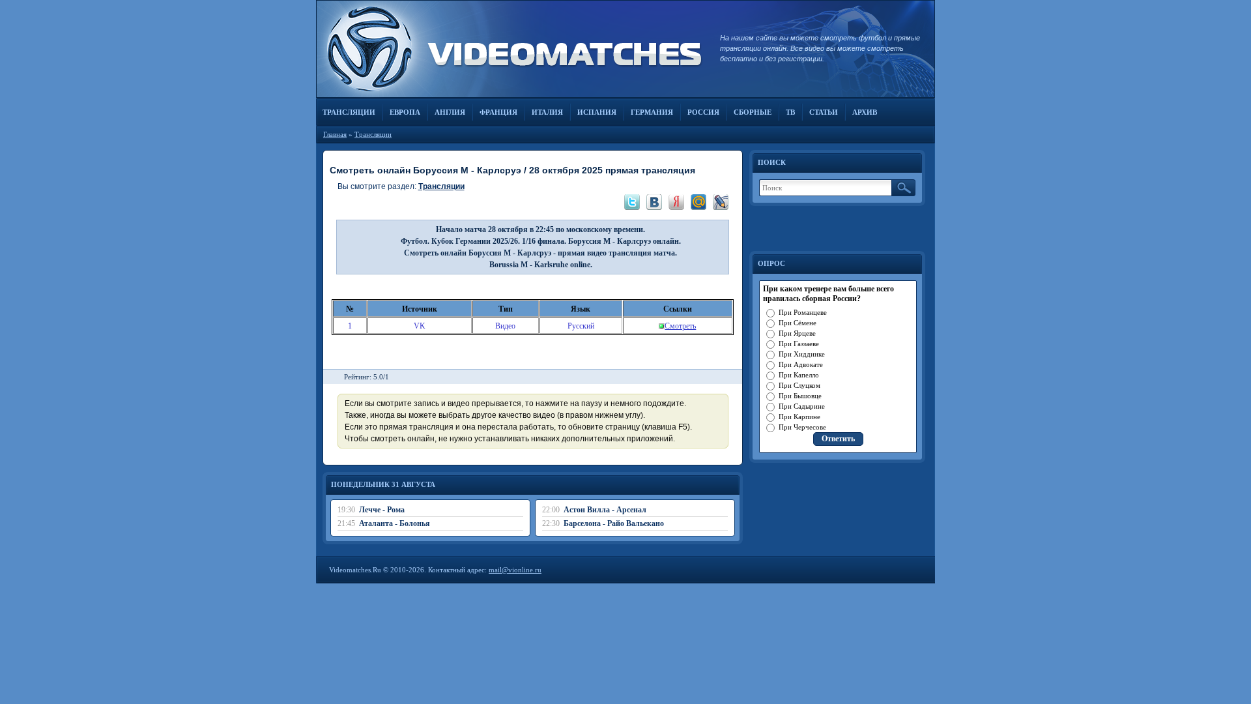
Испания (596, 112)
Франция (498, 112)
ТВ (790, 112)
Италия (547, 112)
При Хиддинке (802, 354)
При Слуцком (799, 385)
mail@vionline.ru (515, 570)
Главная (335, 134)
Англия (450, 112)
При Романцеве (803, 312)
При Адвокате (801, 364)
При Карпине (799, 416)
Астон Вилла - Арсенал (605, 509)
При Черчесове (802, 427)
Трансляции (349, 112)
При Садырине (802, 406)
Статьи (823, 112)
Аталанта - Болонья (394, 523)
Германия (652, 112)
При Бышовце (800, 396)
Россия (703, 112)
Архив (864, 112)
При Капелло (799, 375)
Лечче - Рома (382, 509)
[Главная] (511, 49)
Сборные (752, 112)
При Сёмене (797, 323)
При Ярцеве (797, 333)
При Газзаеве (799, 343)
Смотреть (680, 325)
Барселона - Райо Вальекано (614, 523)
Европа (405, 112)
